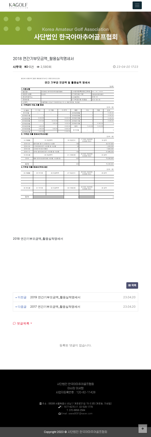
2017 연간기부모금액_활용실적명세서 (55, 306)
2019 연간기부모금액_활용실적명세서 (55, 297)
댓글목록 (22, 323)
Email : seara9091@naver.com (76, 413)
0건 (31, 67)
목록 (133, 285)
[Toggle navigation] (137, 5)
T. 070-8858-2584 (76, 410)
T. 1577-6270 (68, 407)
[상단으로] (142, 428)
